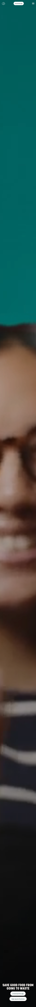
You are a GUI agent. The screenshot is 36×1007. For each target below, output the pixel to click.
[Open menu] (33, 3)
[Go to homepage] (3, 3)
